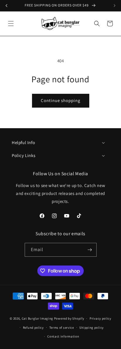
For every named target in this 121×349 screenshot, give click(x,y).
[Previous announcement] (6, 5)
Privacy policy (100, 318)
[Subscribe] (89, 250)
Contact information (63, 336)
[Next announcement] (114, 5)
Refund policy (33, 327)
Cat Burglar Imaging (37, 318)
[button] (10, 23)
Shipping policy (91, 327)
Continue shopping (60, 100)
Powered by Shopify (69, 318)
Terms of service (61, 327)
